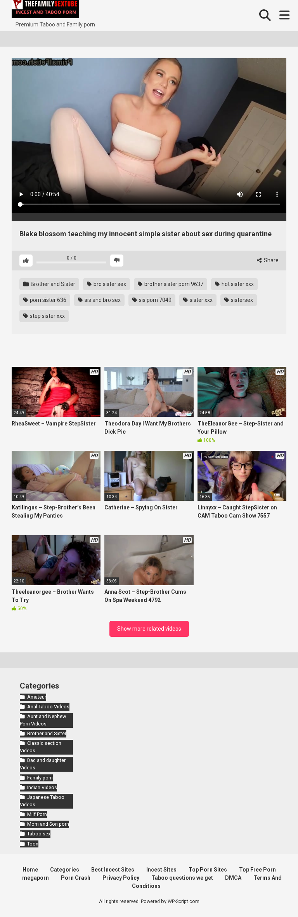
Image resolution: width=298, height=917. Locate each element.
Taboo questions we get (182, 878)
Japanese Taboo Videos (42, 800)
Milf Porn (37, 814)
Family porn (40, 778)
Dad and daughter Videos (43, 764)
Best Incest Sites (112, 869)
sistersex (241, 300)
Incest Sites (161, 869)
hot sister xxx (237, 284)
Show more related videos (149, 629)
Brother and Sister (52, 284)
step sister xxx (47, 316)
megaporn (35, 878)
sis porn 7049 (155, 300)
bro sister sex (109, 284)
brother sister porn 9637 (173, 284)
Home (30, 869)
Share (271, 260)
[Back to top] (272, 893)
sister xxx (201, 300)
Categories (64, 869)
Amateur (36, 697)
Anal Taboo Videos (48, 707)
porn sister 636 (47, 300)
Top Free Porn (257, 869)
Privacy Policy (120, 878)
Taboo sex (38, 834)
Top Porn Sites (208, 869)
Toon (32, 844)
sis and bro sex (102, 300)
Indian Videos (42, 787)
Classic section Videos (40, 746)
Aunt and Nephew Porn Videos (43, 720)
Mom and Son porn (48, 824)
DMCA (233, 878)
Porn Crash (75, 878)
